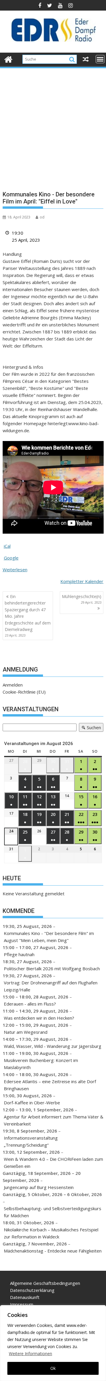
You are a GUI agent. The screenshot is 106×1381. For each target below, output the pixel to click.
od (42, 217)
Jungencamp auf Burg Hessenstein (39, 1187)
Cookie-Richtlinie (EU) (24, 692)
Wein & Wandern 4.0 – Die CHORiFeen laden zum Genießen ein (53, 1162)
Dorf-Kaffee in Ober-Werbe (32, 1103)
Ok (53, 1368)
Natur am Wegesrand (25, 1032)
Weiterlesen (15, 569)
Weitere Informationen (30, 1353)
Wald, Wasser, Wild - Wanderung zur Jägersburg (52, 1046)
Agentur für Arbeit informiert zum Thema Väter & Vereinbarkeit (53, 1120)
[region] (53, 1343)
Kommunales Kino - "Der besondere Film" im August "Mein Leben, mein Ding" (49, 936)
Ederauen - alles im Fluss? (30, 1004)
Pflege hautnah (19, 954)
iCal (7, 546)
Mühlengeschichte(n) (81, 599)
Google (11, 558)
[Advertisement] (53, 125)
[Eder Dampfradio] (8, 58)
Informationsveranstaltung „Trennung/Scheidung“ (31, 1141)
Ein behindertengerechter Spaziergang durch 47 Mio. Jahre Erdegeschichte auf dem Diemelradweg (28, 615)
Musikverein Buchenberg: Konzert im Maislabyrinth (41, 1063)
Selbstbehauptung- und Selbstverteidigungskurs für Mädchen (52, 1211)
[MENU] (100, 59)
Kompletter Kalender (81, 581)
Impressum (21, 1304)
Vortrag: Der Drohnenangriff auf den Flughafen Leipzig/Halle (50, 986)
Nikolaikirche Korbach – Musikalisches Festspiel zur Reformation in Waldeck (51, 1233)
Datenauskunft (24, 1297)
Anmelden (13, 685)
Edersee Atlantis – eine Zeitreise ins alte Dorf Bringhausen (50, 1084)
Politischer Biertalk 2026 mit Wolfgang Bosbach (52, 968)
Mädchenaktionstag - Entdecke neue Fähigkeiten (53, 1251)
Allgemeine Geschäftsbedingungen (45, 1283)
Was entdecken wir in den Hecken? (39, 1018)
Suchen (90, 728)
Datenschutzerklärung (32, 1290)
